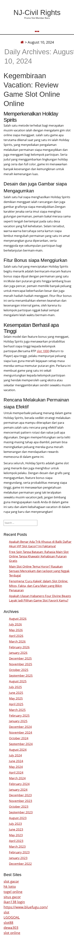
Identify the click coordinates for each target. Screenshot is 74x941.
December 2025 (20, 658)
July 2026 (15, 624)
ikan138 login (14, 901)
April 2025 (16, 704)
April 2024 (16, 772)
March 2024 (17, 778)
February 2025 (19, 715)
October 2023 (18, 806)
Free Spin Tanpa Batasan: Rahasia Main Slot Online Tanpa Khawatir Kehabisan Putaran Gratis (39, 556)
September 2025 (21, 675)
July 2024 (15, 755)
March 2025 (17, 710)
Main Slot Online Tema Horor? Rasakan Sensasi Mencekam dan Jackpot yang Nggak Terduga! (39, 570)
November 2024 (20, 732)
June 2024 (16, 761)
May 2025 (16, 698)
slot (6, 912)
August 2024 (18, 750)
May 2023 (16, 835)
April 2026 (16, 636)
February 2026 (19, 647)
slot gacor (11, 881)
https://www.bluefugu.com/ (26, 907)
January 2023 (18, 858)
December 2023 (20, 795)
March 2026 (17, 641)
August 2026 (18, 619)
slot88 (8, 922)
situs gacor (12, 896)
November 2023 (20, 801)
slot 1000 (43, 351)
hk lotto (10, 886)
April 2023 (16, 841)
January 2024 (18, 789)
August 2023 (18, 818)
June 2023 (16, 829)
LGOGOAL (12, 917)
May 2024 (16, 767)
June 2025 (16, 693)
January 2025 (18, 721)
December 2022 (20, 864)
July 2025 (15, 687)
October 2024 (18, 738)
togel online (13, 891)
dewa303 (11, 927)
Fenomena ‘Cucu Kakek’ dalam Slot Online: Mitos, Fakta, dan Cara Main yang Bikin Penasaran (38, 585)
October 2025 (18, 670)
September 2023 (21, 812)
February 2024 (19, 784)
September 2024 (21, 744)
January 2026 (18, 653)
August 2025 (18, 681)
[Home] (22, 42)
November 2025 (20, 664)
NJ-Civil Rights (37, 12)
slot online (12, 932)
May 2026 (16, 630)
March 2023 (17, 846)
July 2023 (15, 824)
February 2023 (19, 852)
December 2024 (20, 727)
